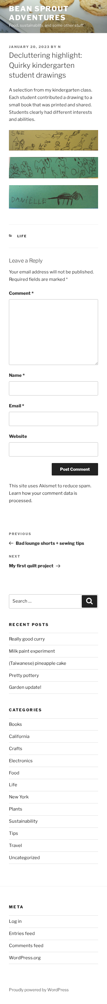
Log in (15, 921)
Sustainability (23, 821)
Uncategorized (24, 857)
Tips (13, 833)
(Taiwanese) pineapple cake (37, 663)
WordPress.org (25, 957)
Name (17, 375)
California (19, 736)
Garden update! (25, 687)
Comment (21, 293)
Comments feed (26, 945)
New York (19, 797)
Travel (15, 845)
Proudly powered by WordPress (39, 989)
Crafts (15, 748)
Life (22, 236)
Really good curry (27, 639)
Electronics (21, 760)
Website (18, 436)
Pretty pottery (24, 675)
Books (15, 724)
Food (14, 773)
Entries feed (22, 933)
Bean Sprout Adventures (39, 13)
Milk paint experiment (32, 651)
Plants (15, 809)
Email (16, 406)
